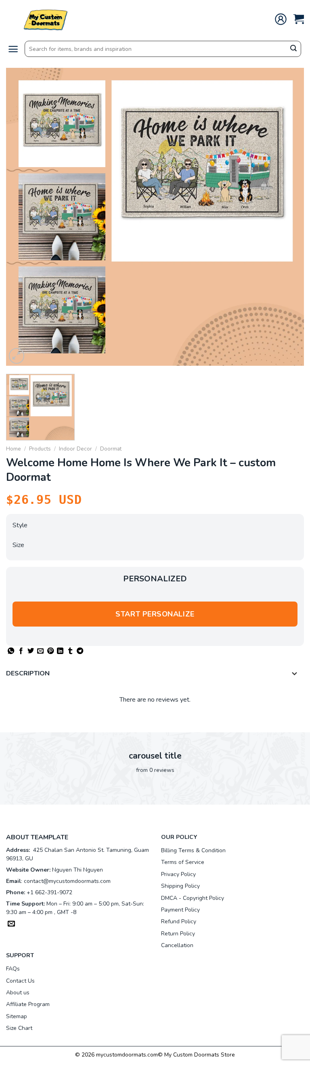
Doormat (110, 449)
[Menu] (13, 49)
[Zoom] (17, 356)
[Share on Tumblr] (70, 651)
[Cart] (298, 19)
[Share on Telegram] (80, 651)
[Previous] (22, 217)
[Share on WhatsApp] (11, 651)
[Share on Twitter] (30, 651)
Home (13, 449)
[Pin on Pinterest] (50, 651)
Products (40, 449)
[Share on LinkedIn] (60, 651)
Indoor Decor (75, 449)
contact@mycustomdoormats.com (67, 881)
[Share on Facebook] (21, 651)
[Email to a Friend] (40, 651)
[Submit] (293, 49)
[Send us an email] (11, 924)
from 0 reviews (155, 770)
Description (28, 673)
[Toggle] (294, 674)
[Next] (288, 217)
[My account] (281, 19)
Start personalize (154, 614)
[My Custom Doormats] (46, 19)
